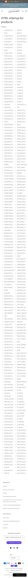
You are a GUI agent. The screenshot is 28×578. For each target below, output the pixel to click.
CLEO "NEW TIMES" (22, 444)
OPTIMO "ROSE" (8, 173)
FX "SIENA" (20, 193)
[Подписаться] (22, 537)
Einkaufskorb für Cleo (10, 158)
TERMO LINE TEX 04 (22, 113)
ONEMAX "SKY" (8, 456)
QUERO (19, 378)
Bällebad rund (8, 236)
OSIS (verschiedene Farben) (11, 387)
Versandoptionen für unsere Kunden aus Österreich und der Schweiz (13, 500)
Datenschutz (6, 517)
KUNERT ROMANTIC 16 (10, 210)
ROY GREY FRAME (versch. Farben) (13, 90)
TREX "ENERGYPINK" (9, 313)
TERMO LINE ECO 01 (22, 136)
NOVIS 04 (19, 73)
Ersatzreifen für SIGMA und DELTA (13, 167)
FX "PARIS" (20, 419)
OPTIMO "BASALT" (9, 178)
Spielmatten (7, 230)
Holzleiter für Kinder (9, 258)
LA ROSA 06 (20, 90)
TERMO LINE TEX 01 (22, 121)
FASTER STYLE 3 (8, 30)
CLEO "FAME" (20, 304)
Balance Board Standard (10, 276)
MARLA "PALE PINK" (22, 316)
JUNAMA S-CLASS (9, 321)
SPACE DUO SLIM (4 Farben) (11, 153)
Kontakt (5, 493)
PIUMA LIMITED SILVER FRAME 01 (13, 84)
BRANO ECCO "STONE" (10, 98)
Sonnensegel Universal (10, 187)
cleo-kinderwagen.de (12, 568)
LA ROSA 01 (20, 98)
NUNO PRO (7, 293)
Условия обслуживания (9, 574)
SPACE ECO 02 (8, 370)
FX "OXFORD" (20, 401)
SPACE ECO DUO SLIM (10, 147)
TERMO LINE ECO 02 (22, 133)
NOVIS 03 (19, 76)
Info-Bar (5, 486)
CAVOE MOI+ (7, 107)
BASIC (18, 341)
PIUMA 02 (19, 47)
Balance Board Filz (9, 270)
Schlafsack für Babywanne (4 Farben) (14, 118)
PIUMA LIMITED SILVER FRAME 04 (13, 76)
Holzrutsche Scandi (9, 261)
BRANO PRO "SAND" (9, 296)
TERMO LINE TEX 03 (22, 116)
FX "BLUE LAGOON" (22, 410)
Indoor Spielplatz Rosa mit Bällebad (14, 250)
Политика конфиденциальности (14, 572)
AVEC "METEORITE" (9, 384)
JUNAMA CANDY (21, 127)
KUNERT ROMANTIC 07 (10, 213)
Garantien (5, 527)
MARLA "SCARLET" (22, 313)
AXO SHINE (7, 104)
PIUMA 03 (19, 50)
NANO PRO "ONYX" (22, 327)
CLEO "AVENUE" (21, 439)
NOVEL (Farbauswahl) (10, 441)
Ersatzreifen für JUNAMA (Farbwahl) (13, 170)
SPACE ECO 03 (8, 359)
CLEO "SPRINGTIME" (9, 279)
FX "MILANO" (20, 384)
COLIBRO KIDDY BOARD (10, 327)
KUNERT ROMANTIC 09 (10, 218)
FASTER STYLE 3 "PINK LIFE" (11, 356)
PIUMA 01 (19, 44)
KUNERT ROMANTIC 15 (10, 216)
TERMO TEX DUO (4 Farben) (11, 56)
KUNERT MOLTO (8, 161)
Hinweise (21, 1)
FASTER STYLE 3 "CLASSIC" (11, 350)
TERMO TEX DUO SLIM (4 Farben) (13, 53)
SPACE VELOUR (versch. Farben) (12, 330)
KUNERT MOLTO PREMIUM (11, 36)
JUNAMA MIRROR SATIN (10, 87)
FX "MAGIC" (20, 427)
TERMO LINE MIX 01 (22, 138)
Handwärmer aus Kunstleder (11, 378)
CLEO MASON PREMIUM (10, 38)
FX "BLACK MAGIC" (22, 430)
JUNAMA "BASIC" (21, 270)
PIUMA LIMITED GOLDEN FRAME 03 (13, 67)
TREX (5, 316)
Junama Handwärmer (10, 130)
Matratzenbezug (8, 184)
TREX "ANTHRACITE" (9, 318)
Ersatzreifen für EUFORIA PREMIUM (13, 47)
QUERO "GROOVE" (22, 381)
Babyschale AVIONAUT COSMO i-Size (14, 61)
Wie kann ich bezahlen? (8, 489)
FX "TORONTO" (21, 190)
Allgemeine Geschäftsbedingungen (11, 521)
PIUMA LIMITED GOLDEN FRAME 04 (13, 64)
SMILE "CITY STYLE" (22, 467)
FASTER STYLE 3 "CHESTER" (11, 336)
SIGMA (18, 350)
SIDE (18, 107)
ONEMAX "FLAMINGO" (10, 453)
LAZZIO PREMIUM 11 (9, 201)
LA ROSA (19, 101)
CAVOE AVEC (7, 381)
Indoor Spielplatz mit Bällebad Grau (13, 247)
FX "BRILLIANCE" (21, 387)
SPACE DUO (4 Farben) (10, 156)
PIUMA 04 (19, 53)
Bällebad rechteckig (9, 233)
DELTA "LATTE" (21, 161)
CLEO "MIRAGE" (21, 56)
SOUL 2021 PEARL (9, 410)
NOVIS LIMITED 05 (22, 36)
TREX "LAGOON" (8, 310)
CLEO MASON (7, 41)
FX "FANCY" (20, 393)
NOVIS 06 (19, 70)
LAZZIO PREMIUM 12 (9, 198)
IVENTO (6, 121)
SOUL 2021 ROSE (8, 407)
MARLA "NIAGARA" (22, 318)
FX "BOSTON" (20, 424)
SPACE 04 (6, 473)
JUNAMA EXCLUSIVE (9, 224)
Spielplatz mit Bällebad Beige (12, 244)
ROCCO (19, 124)
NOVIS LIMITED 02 (22, 41)
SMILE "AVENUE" (21, 464)
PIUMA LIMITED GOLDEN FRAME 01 (13, 73)
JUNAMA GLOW (21, 276)
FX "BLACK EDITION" (22, 147)
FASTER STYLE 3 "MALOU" (11, 347)
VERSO (18, 256)
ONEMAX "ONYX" (8, 447)
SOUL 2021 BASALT (9, 413)
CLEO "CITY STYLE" (22, 244)
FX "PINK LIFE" (21, 404)
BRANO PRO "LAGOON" (10, 298)
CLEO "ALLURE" (21, 447)
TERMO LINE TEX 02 (22, 118)
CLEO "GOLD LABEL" (9, 373)
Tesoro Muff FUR (8, 110)
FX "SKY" (19, 390)
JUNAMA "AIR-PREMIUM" (10, 227)
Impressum (5, 524)
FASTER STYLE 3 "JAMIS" (10, 339)
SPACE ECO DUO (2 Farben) (11, 150)
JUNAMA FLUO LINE (22, 279)
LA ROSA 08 (20, 96)
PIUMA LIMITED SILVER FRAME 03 (13, 78)
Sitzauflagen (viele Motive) (11, 181)
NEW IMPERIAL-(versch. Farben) (12, 136)
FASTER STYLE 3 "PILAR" (10, 333)
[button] (2, 11)
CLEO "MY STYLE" (21, 450)
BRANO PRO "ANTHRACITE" (11, 307)
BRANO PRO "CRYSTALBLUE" (11, 304)
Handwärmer (7, 396)
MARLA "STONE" (21, 310)
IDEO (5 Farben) (8, 287)
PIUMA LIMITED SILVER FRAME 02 (13, 81)
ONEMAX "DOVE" (8, 458)
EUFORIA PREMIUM (22, 178)
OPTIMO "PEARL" (8, 176)
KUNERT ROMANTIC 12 (10, 190)
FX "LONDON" (20, 413)
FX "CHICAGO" (8, 284)
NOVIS (18, 84)
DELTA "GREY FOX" (22, 164)
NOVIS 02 (19, 78)
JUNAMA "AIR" (8, 324)
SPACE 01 (19, 33)
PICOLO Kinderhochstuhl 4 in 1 (12, 436)
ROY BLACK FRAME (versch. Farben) (13, 93)
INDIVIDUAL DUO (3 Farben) (11, 367)
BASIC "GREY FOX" (22, 353)
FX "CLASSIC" (20, 407)
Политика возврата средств (16, 570)
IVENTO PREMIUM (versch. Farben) (13, 124)
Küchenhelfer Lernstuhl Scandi (12, 253)
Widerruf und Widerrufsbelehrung (11, 508)
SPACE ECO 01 (8, 361)
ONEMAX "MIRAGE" (9, 450)
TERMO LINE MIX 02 (22, 144)
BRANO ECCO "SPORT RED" (11, 96)
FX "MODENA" (20, 421)
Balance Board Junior (10, 256)
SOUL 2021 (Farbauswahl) (11, 404)
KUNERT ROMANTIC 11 (10, 193)
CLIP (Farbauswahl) (9, 444)
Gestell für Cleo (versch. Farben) (12, 464)
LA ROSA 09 (20, 93)
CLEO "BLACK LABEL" (10, 376)
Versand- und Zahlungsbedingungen (12, 505)
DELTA (6, 33)
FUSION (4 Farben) (9, 399)
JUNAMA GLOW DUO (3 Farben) (12, 416)
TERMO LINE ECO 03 (22, 130)
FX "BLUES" (20, 396)
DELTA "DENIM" (21, 167)
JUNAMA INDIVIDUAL (22, 264)
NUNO (5, 50)
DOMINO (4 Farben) (9, 364)
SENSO (6, 290)
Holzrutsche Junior (9, 264)
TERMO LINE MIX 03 (22, 141)
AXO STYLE (7, 393)
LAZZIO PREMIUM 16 (9, 196)
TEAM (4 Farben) (8, 419)
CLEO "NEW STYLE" (22, 258)
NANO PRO (20, 321)
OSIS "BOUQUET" (9, 390)
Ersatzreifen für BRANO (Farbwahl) (13, 470)
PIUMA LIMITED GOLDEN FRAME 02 (13, 70)
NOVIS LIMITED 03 (22, 38)
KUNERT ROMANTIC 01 (10, 221)
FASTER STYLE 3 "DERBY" (10, 341)
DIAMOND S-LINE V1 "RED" (11, 144)
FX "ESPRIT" (20, 399)
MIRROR (6, 164)
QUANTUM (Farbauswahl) (11, 439)
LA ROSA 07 (20, 87)
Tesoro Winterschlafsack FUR (12, 116)
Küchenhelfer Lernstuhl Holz (12, 267)
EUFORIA (19, 173)
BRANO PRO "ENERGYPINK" (11, 301)
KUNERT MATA (8, 204)
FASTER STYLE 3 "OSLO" (10, 344)
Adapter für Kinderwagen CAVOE (13, 207)
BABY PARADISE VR (9, 281)
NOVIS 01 (19, 81)
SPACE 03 (19, 30)
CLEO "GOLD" (20, 416)
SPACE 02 (6, 467)
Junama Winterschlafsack (11, 133)
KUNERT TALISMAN (9, 44)
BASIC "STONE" (21, 347)
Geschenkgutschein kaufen (9, 496)
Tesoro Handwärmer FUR (11, 113)
